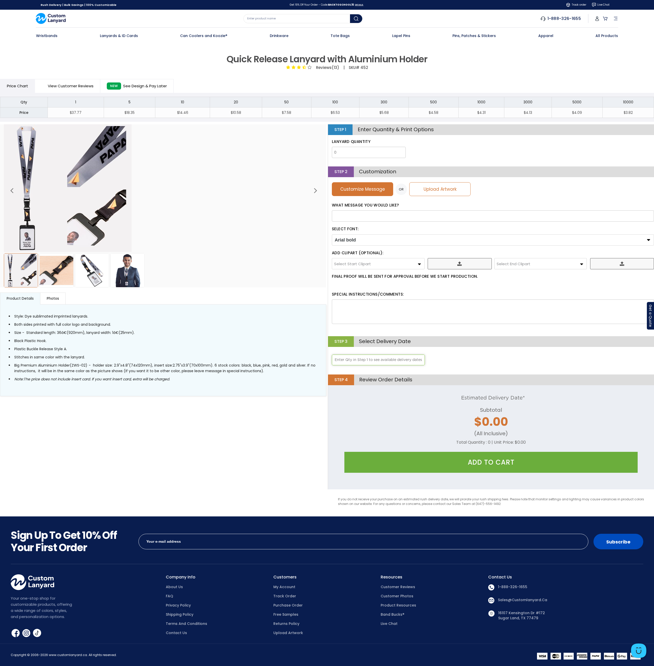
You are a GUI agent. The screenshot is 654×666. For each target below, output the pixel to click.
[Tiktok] (37, 632)
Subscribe (618, 542)
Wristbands (46, 35)
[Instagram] (26, 632)
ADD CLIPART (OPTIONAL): (358, 253)
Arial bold (345, 240)
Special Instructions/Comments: (368, 294)
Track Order (284, 596)
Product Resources (398, 605)
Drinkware (279, 35)
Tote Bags (340, 35)
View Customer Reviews (71, 86)
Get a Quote (650, 316)
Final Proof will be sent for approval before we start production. (405, 276)
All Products (606, 35)
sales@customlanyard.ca (522, 599)
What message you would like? (365, 205)
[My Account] (597, 18)
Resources (391, 577)
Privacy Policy (178, 605)
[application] (638, 650)
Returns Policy (286, 623)
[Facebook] (16, 632)
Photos (53, 298)
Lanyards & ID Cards (119, 35)
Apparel (545, 35)
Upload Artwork (440, 189)
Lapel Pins (401, 35)
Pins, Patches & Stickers (474, 35)
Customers (285, 577)
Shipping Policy (179, 614)
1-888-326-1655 (512, 586)
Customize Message (362, 189)
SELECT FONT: (345, 229)
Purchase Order (288, 605)
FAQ (169, 596)
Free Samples (285, 614)
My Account (284, 586)
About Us (174, 586)
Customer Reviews (398, 586)
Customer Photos (397, 596)
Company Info (180, 577)
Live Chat (389, 623)
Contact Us (176, 632)
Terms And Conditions (186, 623)
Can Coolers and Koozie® (203, 35)
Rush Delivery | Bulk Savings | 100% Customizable (78, 5)
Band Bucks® (392, 614)
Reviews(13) (326, 67)
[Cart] (605, 18)
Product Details (20, 298)
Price (17, 86)
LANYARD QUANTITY (351, 141)
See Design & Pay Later (138, 86)
